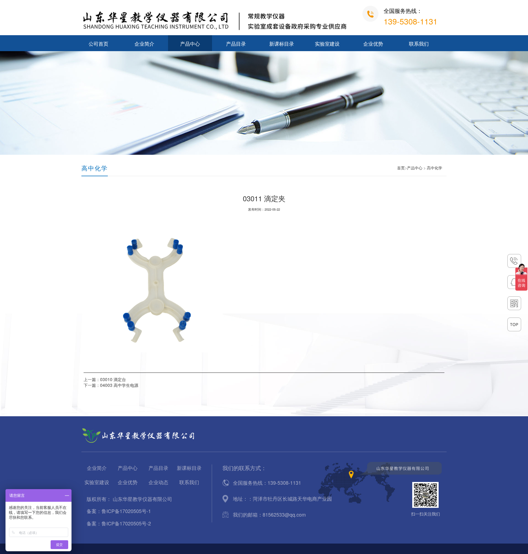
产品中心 (190, 44)
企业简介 (144, 44)
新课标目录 (281, 44)
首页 (401, 167)
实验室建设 (327, 44)
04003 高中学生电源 (119, 385)
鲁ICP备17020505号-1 (126, 510)
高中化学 (434, 167)
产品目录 (236, 44)
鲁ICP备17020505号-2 (126, 523)
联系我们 (419, 44)
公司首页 (98, 44)
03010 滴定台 (113, 379)
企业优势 (373, 44)
